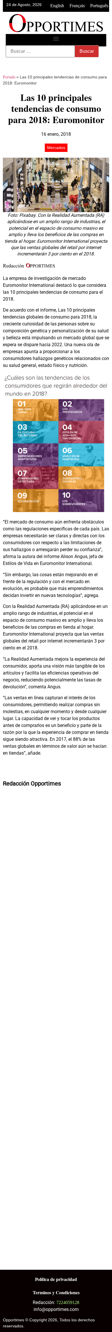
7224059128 (67, 1302)
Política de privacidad (56, 1279)
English (57, 5)
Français (77, 5)
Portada (9, 77)
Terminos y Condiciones (56, 1292)
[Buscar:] (40, 51)
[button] (56, 39)
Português (99, 5)
